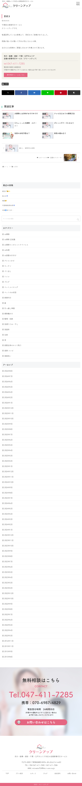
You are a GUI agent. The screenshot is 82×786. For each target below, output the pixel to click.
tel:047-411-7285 (14, 63)
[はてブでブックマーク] (34, 92)
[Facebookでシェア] (21, 92)
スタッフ (33, 773)
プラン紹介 (19, 773)
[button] (74, 92)
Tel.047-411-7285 (41, 694)
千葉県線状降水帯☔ (8, 205)
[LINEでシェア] (47, 92)
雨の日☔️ (5, 196)
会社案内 (57, 773)
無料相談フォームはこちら (15, 75)
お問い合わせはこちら (41, 722)
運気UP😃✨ (6, 191)
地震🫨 (4, 200)
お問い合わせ (71, 773)
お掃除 (6, 84)
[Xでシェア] (8, 92)
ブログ (45, 773)
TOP (7, 773)
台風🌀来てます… (7, 210)
